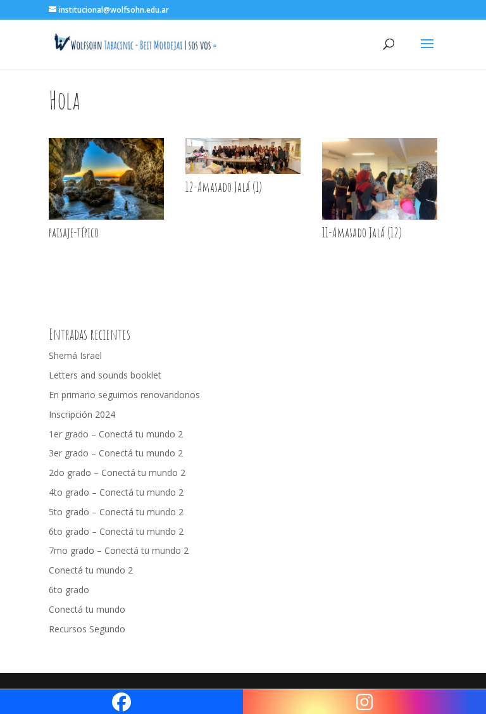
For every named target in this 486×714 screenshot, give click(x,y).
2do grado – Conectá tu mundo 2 (117, 473)
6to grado (69, 590)
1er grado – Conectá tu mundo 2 (116, 434)
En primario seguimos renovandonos (124, 395)
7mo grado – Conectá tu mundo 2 (119, 550)
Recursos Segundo (87, 629)
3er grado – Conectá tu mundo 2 (116, 453)
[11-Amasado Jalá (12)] (379, 219)
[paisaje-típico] (106, 219)
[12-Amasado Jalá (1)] (243, 174)
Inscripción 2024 (82, 414)
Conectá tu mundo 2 (91, 570)
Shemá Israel (75, 355)
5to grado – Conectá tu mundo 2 (116, 512)
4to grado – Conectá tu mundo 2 (116, 492)
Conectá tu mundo (87, 609)
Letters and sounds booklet (105, 375)
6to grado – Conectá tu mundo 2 (116, 531)
